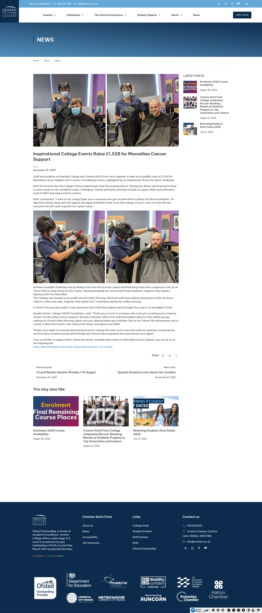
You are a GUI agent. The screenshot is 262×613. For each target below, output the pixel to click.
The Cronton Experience (108, 14)
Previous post (44, 367)
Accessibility (90, 537)
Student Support (147, 14)
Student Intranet (142, 531)
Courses (47, 14)
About (175, 14)
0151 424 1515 (64, 3)
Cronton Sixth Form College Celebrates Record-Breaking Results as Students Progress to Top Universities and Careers (104, 436)
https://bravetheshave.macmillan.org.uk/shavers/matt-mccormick (73, 346)
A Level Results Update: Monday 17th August (66, 372)
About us (87, 525)
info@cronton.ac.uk (87, 3)
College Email (141, 525)
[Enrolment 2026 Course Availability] (56, 411)
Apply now (242, 15)
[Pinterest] (176, 355)
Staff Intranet (140, 537)
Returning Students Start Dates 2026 (211, 125)
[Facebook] (163, 355)
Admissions (73, 14)
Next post (170, 367)
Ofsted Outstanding (144, 548)
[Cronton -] (9, 11)
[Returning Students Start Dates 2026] (156, 411)
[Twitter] (169, 355)
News (196, 14)
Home (36, 60)
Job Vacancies (90, 542)
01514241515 (194, 525)
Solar (136, 542)
